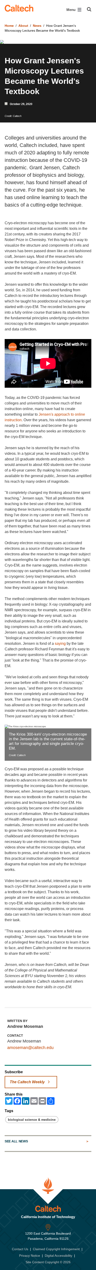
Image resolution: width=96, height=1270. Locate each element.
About (23, 25)
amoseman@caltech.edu (30, 1047)
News (37, 25)
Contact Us (20, 1249)
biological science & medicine (32, 1119)
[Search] (89, 9)
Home (9, 25)
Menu (71, 10)
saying (60, 643)
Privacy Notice (29, 1255)
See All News (16, 1141)
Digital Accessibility (58, 1255)
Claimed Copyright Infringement (56, 1249)
